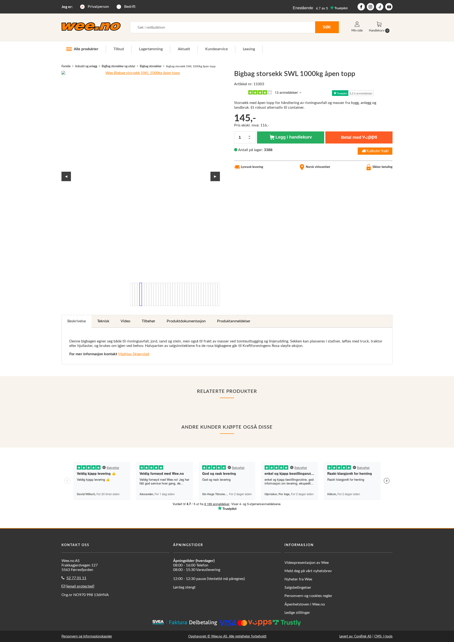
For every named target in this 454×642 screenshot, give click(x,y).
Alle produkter (86, 49)
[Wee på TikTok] (379, 6)
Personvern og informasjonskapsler (86, 636)
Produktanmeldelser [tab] (233, 321)
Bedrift (129, 7)
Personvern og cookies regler (308, 596)
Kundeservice (216, 49)
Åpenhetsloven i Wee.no (304, 604)
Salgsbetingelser (297, 587)
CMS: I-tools (383, 636)
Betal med (351, 137)
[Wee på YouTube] (389, 6)
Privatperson (98, 7)
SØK (327, 27)
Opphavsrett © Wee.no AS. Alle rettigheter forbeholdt (227, 636)
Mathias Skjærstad (133, 354)
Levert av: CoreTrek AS (355, 636)
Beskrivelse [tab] (76, 321)
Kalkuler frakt (377, 151)
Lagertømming (151, 49)
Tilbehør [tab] (148, 321)
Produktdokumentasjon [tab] (186, 321)
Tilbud (119, 49)
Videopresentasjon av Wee (306, 563)
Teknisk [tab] (103, 321)
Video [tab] (125, 321)
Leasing (249, 49)
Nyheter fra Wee (298, 579)
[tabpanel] (227, 346)
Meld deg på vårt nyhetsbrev (308, 571)
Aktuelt (184, 49)
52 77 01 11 (76, 578)
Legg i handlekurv (293, 137)
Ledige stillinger (297, 613)
